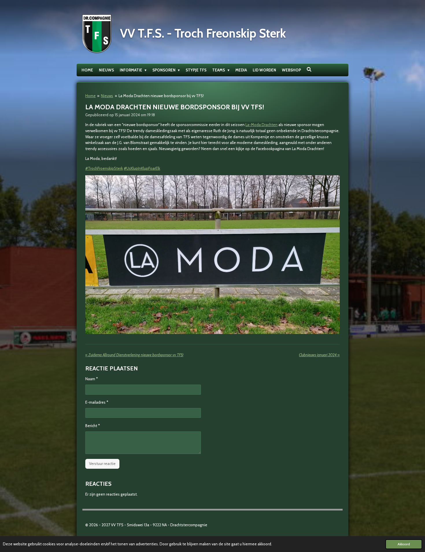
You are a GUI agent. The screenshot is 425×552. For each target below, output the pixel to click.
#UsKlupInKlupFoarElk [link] (142, 168)
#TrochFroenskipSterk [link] (104, 168)
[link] (261, 124)
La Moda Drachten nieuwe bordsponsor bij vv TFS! (161, 95)
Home (90, 95)
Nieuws (107, 95)
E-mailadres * (96, 402)
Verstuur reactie (102, 463)
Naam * (91, 378)
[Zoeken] (309, 69)
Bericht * (92, 425)
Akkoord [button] (404, 544)
